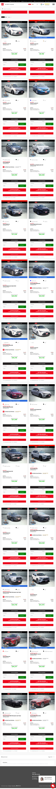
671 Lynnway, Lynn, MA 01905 (50, 1)
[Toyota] (2, 4)
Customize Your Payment (14, 74)
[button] (27, 29)
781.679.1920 (24, 1)
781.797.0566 (37, 1)
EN (30, 4)
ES (33, 4)
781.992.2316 (12, 1)
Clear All (3, 17)
